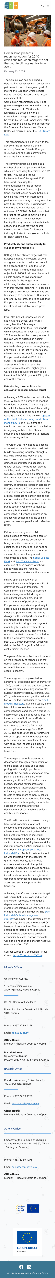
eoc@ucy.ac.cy (20, 1032)
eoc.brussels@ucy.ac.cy (25, 1103)
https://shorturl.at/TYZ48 (27, 955)
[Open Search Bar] (42, 5)
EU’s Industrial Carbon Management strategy (27, 915)
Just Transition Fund (27, 561)
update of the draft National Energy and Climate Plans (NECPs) (27, 419)
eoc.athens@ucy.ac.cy (24, 1167)
